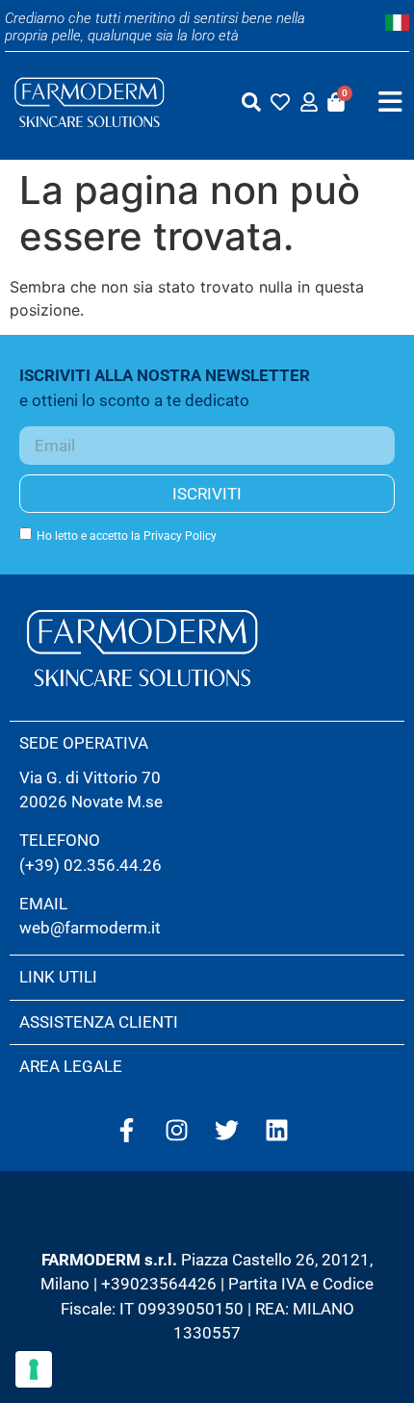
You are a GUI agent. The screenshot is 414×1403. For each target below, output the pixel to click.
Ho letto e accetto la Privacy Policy (127, 536)
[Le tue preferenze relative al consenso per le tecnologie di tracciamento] (33, 1369)
